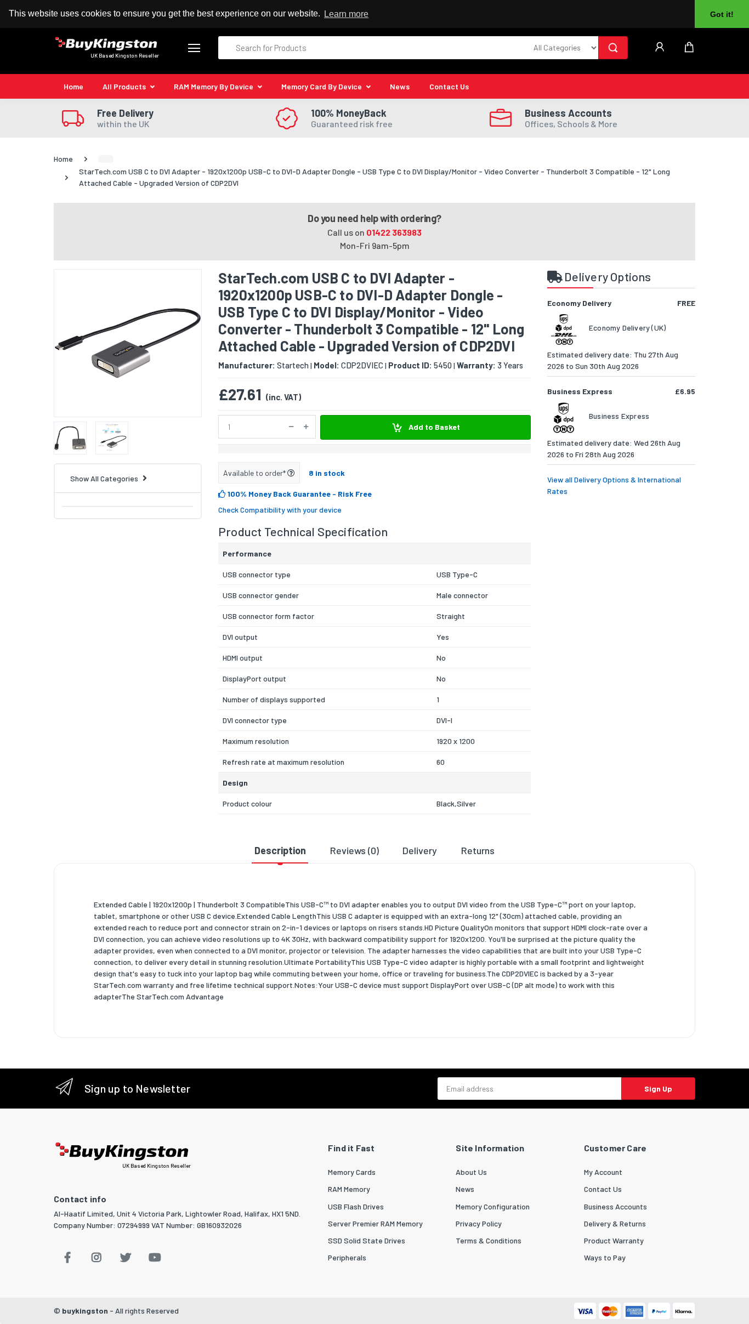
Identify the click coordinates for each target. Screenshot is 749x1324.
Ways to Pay (605, 1257)
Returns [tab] (478, 850)
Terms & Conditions (488, 1240)
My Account (603, 1172)
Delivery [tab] (419, 850)
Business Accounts (615, 1206)
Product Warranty (614, 1240)
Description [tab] (280, 850)
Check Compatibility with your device (280, 509)
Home (73, 86)
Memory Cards (352, 1172)
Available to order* (255, 473)
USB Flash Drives (356, 1206)
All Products (124, 86)
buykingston (85, 1310)
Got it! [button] (722, 14)
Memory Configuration (493, 1206)
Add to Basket (433, 426)
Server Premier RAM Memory (375, 1223)
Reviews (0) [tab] (354, 850)
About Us (471, 1172)
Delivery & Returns (615, 1223)
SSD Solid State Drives (366, 1240)
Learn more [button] (346, 14)
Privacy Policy (479, 1223)
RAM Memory (349, 1189)
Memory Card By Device (321, 86)
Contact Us (449, 86)
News (400, 86)
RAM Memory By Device (213, 86)
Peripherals (347, 1257)
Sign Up (658, 1088)
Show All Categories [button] (104, 478)
